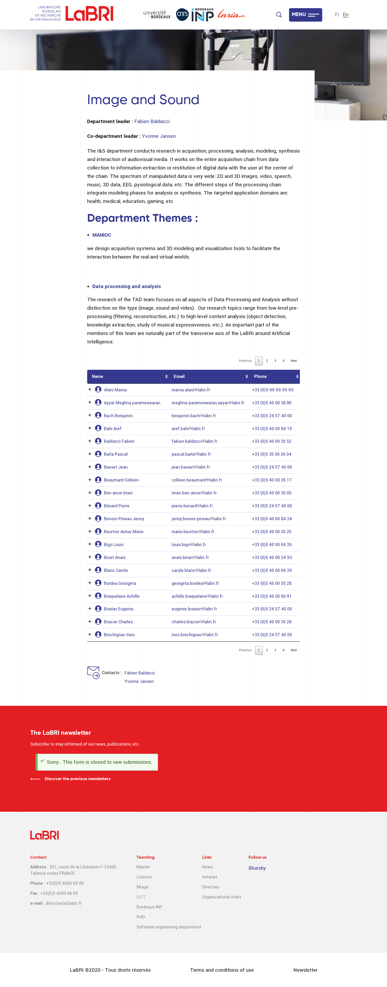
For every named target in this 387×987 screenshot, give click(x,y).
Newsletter (305, 970)
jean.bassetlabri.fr (191, 467)
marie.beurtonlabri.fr (193, 531)
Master (143, 866)
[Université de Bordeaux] (157, 14)
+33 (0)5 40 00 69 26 (272, 544)
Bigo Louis (113, 544)
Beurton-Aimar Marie (123, 531)
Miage (142, 886)
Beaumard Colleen (121, 480)
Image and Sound (143, 100)
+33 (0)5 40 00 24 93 (272, 557)
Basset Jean (116, 467)
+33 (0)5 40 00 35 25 (271, 531)
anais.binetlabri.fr (190, 557)
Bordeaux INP (149, 907)
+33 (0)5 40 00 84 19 (272, 428)
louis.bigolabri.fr (189, 544)
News (207, 866)
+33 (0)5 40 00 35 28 (271, 583)
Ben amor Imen (118, 492)
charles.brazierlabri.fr (194, 621)
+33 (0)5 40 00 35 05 (271, 492)
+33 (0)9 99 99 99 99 (273, 389)
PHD (141, 917)
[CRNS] (182, 14)
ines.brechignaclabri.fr (195, 634)
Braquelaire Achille (122, 596)
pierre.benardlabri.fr (192, 505)
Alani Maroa (115, 389)
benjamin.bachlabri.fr (194, 415)
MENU (299, 14)
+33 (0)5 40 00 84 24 (272, 518)
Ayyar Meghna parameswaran (132, 402)
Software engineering (157, 927)
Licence (144, 876)
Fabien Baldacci (152, 121)
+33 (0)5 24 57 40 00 (272, 415)
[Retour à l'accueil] (45, 15)
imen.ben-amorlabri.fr (194, 492)
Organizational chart (221, 897)
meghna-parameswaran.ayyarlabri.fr (208, 402)
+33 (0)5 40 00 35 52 (271, 441)
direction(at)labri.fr (64, 903)
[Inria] (231, 14)
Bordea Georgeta (120, 583)
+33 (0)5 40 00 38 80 (271, 402)
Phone (260, 376)
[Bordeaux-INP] (203, 14)
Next (294, 361)
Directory (210, 886)
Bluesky (257, 868)
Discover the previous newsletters (77, 779)
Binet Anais (115, 557)
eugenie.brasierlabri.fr (194, 608)
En (346, 14)
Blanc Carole (116, 570)
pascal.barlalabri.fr (191, 454)
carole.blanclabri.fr (191, 570)
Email (179, 376)
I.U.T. (141, 897)
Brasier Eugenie (118, 608)
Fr (337, 14)
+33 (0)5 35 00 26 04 (271, 454)
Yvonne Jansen (159, 136)
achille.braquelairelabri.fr (197, 596)
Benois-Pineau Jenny (124, 518)
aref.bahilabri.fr (188, 428)
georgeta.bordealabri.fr (195, 583)
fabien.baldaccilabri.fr (194, 441)
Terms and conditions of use (222, 970)
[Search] (279, 15)
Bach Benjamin (118, 415)
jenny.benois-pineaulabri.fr (199, 518)
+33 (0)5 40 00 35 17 (272, 480)
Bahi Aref (113, 428)
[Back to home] (89, 15)
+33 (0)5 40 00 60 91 (272, 596)
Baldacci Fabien (119, 441)
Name (97, 376)
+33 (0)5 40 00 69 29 (272, 570)
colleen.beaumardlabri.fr (197, 480)
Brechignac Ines (119, 634)
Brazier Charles (118, 621)
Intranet (209, 876)
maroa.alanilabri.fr (191, 389)
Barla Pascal (116, 454)
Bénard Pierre (117, 505)
